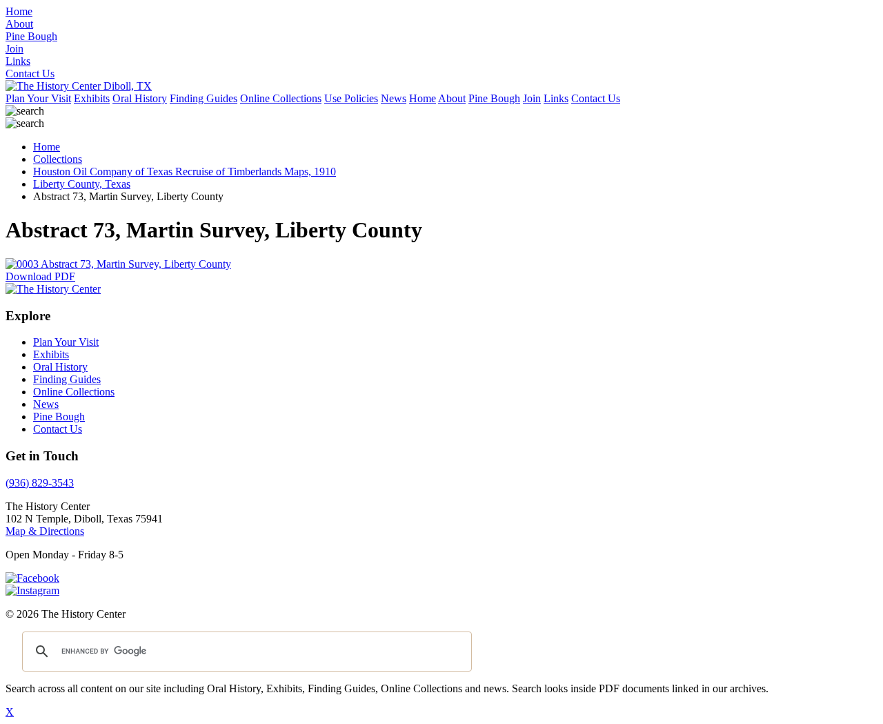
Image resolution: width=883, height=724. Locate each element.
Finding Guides (203, 98)
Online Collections (280, 98)
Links (556, 98)
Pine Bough (494, 98)
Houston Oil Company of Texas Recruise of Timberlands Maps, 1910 (184, 171)
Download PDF (40, 276)
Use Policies (351, 98)
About (452, 98)
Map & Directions (45, 531)
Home (422, 98)
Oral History (139, 98)
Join (532, 98)
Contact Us (595, 98)
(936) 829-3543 (40, 483)
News (393, 98)
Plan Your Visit (38, 98)
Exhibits (92, 98)
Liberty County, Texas (81, 184)
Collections (57, 159)
